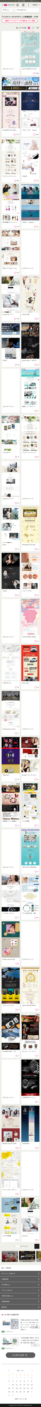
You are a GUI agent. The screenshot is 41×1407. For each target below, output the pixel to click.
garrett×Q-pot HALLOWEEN (30, 360)
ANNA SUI (6, 775)
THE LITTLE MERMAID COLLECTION (30, 867)
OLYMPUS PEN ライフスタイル (10, 1051)
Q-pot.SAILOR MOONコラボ (30, 1005)
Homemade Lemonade (28, 544)
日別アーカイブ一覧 (20, 1399)
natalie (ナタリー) (8, 498)
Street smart (25, 683)
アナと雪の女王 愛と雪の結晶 (30, 913)
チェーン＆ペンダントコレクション (10, 1190)
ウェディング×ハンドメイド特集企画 (10, 176)
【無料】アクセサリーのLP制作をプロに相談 (19, 21)
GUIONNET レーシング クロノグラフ (30, 1097)
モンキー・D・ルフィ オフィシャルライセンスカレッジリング (30, 1051)
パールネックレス (8, 913)
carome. (5, 591)
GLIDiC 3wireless (28, 222)
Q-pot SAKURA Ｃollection (30, 69)
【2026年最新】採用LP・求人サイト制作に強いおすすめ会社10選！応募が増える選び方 (30, 1340)
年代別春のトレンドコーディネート (10, 222)
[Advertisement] (11, 49)
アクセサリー (7, 452)
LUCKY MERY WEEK (29, 637)
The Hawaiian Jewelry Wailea (10, 729)
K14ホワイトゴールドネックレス (30, 775)
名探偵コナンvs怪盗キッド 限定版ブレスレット (10, 821)
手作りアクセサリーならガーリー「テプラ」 (10, 268)
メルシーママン (27, 591)
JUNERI (24, 176)
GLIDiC (5, 360)
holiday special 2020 (9, 959)
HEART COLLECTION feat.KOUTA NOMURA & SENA (10, 1143)
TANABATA (26, 1143)
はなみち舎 (25, 314)
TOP (2, 1268)
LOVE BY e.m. (7, 683)
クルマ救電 (25, 821)
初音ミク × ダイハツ (28, 406)
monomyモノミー (8, 314)
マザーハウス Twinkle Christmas (30, 130)
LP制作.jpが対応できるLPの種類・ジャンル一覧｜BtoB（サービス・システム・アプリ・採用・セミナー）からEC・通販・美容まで (30, 1322)
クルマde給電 (7, 1236)
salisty (4, 544)
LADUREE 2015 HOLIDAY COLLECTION (10, 130)
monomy (24, 1236)
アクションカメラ (8, 1005)
